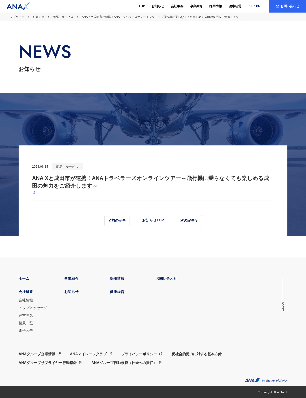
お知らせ (38, 17)
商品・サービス (63, 17)
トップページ (15, 17)
